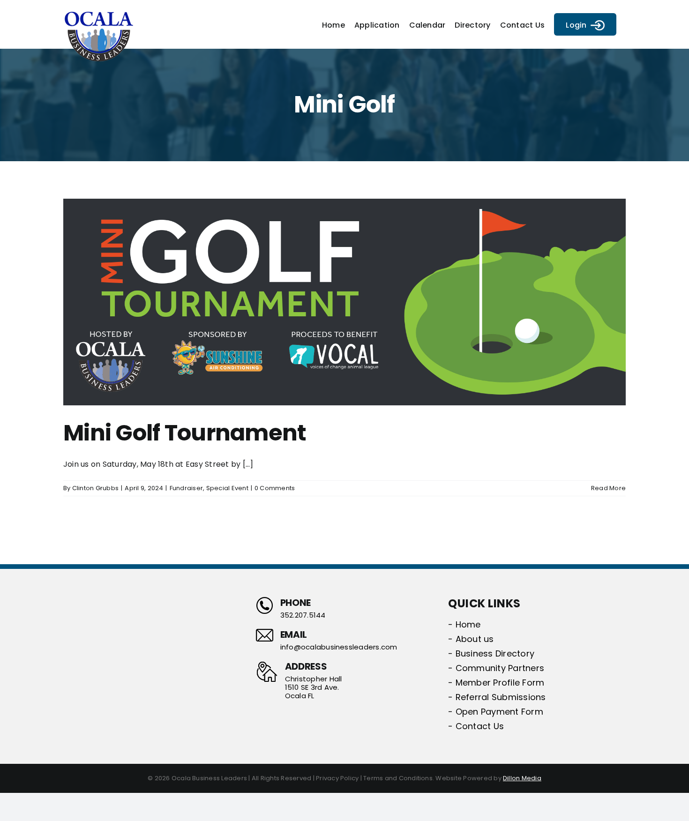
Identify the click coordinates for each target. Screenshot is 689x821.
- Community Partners (496, 668)
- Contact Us (476, 726)
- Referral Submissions (497, 697)
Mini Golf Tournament (185, 432)
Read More (608, 488)
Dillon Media (522, 778)
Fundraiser (186, 488)
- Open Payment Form (495, 711)
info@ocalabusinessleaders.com (338, 647)
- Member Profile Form (496, 682)
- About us (471, 639)
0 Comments (275, 488)
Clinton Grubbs (95, 488)
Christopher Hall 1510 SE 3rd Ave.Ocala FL (313, 687)
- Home (464, 624)
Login (576, 25)
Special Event (227, 488)
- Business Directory (491, 653)
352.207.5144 (303, 615)
